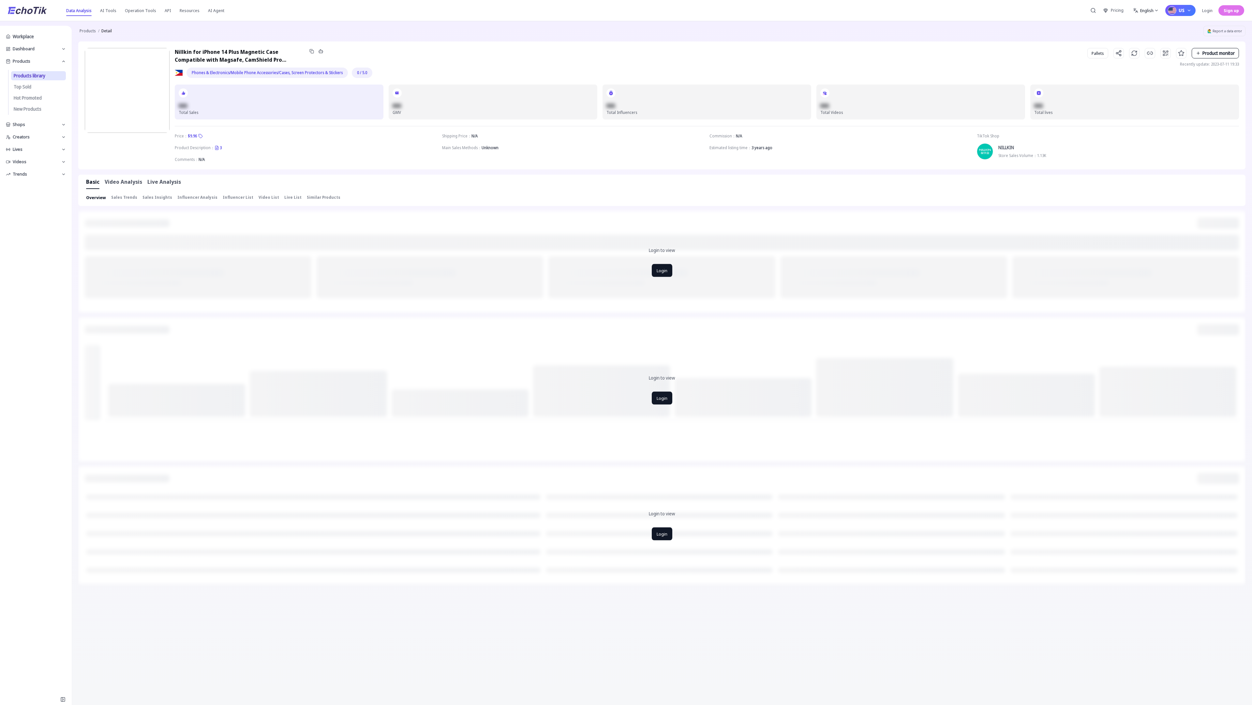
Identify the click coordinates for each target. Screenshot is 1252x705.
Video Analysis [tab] (123, 181)
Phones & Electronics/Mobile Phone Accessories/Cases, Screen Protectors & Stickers (267, 72)
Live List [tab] (293, 197)
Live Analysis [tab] (164, 181)
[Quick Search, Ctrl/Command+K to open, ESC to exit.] (1093, 10)
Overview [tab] (96, 197)
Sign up (1231, 10)
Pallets (1098, 53)
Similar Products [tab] (323, 197)
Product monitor (1218, 53)
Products (88, 31)
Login (1207, 10)
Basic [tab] (92, 181)
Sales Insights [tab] (157, 197)
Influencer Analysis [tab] (197, 197)
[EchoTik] (27, 10)
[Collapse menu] (62, 699)
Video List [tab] (269, 197)
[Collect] (1181, 53)
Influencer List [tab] (238, 197)
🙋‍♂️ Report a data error (1224, 31)
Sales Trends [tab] (124, 197)
